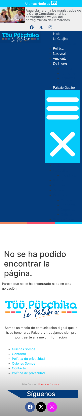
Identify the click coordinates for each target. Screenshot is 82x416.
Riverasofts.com (49, 384)
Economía (68, 73)
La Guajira (60, 38)
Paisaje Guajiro (64, 87)
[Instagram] (50, 27)
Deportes (68, 78)
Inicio (57, 33)
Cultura (66, 83)
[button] (62, 126)
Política (58, 48)
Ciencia (66, 68)
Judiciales (68, 44)
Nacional (59, 53)
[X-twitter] (41, 27)
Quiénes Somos (23, 349)
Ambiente (59, 58)
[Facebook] (32, 27)
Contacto (19, 354)
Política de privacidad (28, 359)
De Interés (60, 63)
